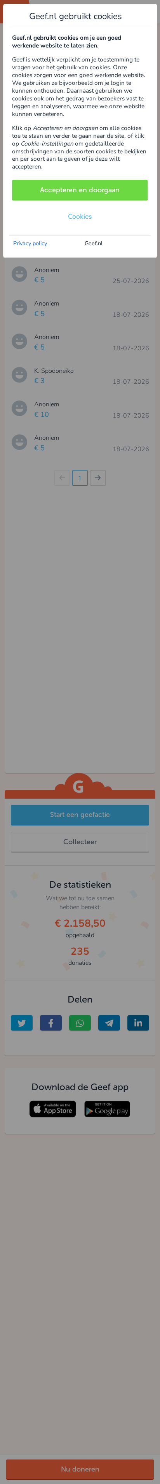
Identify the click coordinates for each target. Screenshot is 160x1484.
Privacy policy (30, 243)
